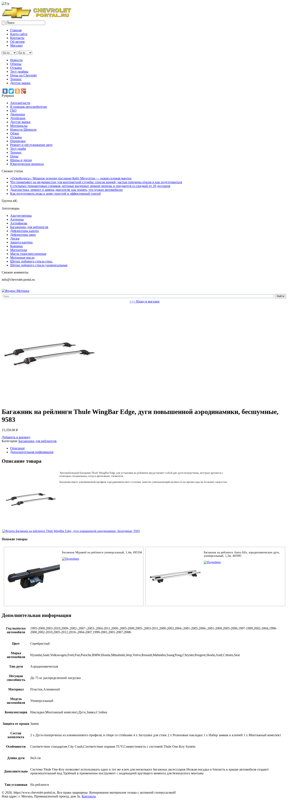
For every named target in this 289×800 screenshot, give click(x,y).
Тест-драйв (18, 148)
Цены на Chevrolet (23, 75)
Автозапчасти (20, 103)
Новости (16, 60)
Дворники (17, 114)
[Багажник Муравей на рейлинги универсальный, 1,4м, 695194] (70, 558)
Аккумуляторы (21, 215)
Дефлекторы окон (23, 234)
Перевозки (18, 141)
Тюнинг (16, 79)
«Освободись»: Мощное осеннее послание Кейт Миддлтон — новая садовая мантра (70, 178)
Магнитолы (18, 250)
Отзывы (16, 67)
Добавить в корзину (16, 437)
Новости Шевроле (23, 129)
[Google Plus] (23, 91)
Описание (17, 448)
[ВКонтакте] (5, 91)
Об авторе (17, 41)
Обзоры (15, 64)
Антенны (17, 219)
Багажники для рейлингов (29, 227)
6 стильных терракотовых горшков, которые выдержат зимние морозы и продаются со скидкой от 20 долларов (90, 186)
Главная (16, 30)
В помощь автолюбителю (28, 106)
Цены (14, 156)
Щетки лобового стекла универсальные (38, 265)
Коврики (16, 246)
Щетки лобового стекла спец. (31, 261)
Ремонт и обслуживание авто (31, 145)
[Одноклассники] (17, 91)
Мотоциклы (19, 126)
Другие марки (20, 83)
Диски (14, 238)
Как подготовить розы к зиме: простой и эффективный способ (55, 193)
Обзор (14, 133)
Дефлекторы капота (24, 231)
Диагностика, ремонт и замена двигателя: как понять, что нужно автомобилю (66, 190)
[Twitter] (11, 91)
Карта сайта (18, 34)
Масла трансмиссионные (28, 254)
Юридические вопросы (27, 164)
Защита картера (21, 242)
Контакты (17, 38)
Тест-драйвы (19, 71)
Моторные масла (22, 257)
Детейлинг (18, 118)
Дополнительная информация (31, 452)
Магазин (16, 45)
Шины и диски (21, 160)
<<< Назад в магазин (144, 301)
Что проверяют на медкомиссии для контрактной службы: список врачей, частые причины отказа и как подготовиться (96, 182)
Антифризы (18, 223)
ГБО (13, 110)
